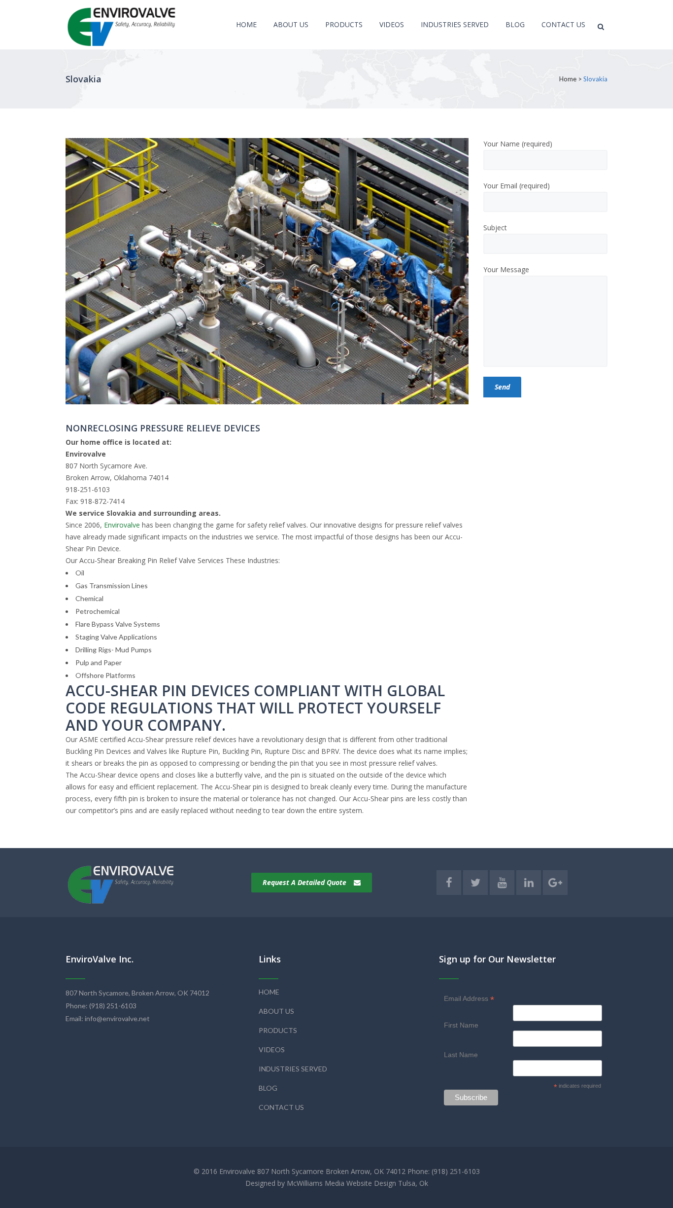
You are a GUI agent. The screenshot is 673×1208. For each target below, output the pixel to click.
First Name (461, 1025)
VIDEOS (272, 1049)
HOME (269, 992)
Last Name (461, 1055)
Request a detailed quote (304, 882)
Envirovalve (122, 525)
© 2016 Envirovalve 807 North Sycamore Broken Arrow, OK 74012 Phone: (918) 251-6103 (337, 1171)
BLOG (268, 1088)
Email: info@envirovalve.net (108, 1018)
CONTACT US (281, 1107)
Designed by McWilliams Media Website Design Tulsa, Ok (336, 1183)
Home (567, 79)
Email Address (469, 998)
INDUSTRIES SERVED (293, 1069)
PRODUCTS (278, 1030)
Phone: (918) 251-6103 (101, 1005)
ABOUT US (276, 1011)
